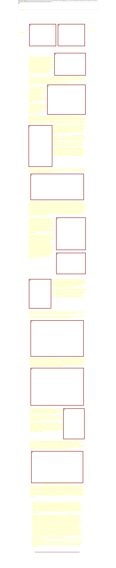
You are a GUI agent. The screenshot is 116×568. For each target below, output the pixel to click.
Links (20, 52)
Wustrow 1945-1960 (58, 557)
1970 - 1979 (22, 27)
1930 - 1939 (22, 17)
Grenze (21, 33)
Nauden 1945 (92, 35)
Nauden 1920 (92, 33)
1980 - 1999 (22, 29)
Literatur (21, 50)
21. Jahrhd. (22, 45)
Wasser (21, 35)
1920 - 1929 (22, 15)
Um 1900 (21, 11)
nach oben (31, 561)
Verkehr (21, 39)
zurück (38, 561)
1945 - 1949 (22, 22)
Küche (21, 37)
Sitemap (21, 57)
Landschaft (22, 46)
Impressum (22, 55)
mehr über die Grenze (51, 561)
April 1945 (22, 20)
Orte (20, 48)
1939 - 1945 (22, 18)
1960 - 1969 (22, 25)
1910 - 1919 (22, 13)
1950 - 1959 (22, 23)
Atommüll (21, 41)
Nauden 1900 (92, 32)
